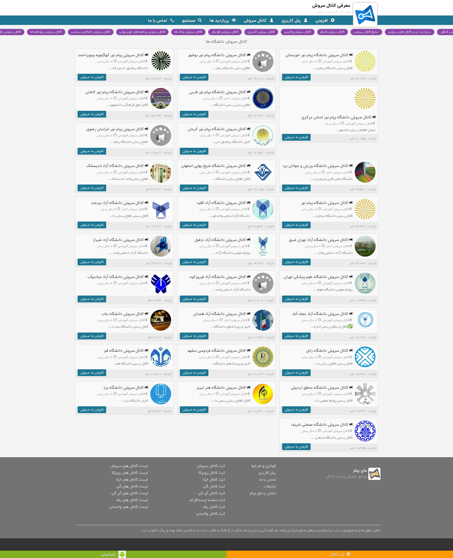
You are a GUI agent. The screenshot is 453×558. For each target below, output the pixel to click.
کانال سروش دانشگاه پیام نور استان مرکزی (336, 117)
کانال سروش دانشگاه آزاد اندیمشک (115, 166)
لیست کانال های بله (132, 500)
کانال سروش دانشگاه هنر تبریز (221, 388)
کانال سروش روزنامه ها (46, 32)
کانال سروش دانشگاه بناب (123, 314)
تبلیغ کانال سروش (366, 32)
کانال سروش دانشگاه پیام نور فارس (218, 92)
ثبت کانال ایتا (214, 479)
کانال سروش (256, 21)
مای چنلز (360, 470)
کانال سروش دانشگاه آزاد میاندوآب (116, 277)
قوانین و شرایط (264, 466)
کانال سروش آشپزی (261, 32)
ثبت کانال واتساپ (210, 513)
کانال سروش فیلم (332, 32)
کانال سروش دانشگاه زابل (327, 351)
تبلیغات (270, 486)
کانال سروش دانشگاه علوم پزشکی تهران (316, 277)
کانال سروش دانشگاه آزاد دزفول (221, 240)
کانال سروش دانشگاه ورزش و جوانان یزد (315, 166)
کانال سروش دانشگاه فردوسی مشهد (217, 351)
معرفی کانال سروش (331, 5)
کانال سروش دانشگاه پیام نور (325, 203)
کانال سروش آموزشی (335, 61)
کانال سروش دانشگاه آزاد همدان (220, 314)
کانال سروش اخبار (235, 98)
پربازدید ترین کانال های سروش (409, 32)
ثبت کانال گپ (214, 486)
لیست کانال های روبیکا (130, 473)
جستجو (189, 21)
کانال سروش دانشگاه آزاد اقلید (222, 203)
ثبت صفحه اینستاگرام (207, 500)
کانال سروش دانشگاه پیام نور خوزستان (317, 55)
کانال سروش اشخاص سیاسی (90, 32)
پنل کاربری (292, 21)
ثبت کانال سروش (211, 466)
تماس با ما (158, 21)
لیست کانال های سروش (129, 466)
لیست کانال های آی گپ (129, 493)
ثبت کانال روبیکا (211, 473)
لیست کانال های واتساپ (128, 507)
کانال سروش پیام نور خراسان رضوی (115, 129)
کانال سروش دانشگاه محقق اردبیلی (320, 388)
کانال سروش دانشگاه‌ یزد (124, 388)
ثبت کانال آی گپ (211, 493)
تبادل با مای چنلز (262, 493)
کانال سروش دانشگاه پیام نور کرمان (217, 129)
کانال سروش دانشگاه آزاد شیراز (119, 240)
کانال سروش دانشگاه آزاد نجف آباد (320, 314)
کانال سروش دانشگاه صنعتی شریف (320, 425)
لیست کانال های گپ (132, 486)
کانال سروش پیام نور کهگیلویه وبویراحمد (111, 55)
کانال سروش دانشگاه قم (124, 351)
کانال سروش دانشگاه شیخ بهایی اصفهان (214, 166)
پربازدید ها (220, 21)
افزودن (322, 21)
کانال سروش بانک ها (188, 32)
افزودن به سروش (296, 77)
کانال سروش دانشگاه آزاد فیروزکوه (218, 277)
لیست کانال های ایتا (132, 479)
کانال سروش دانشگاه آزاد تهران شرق (319, 240)
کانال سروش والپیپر (297, 32)
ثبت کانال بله (214, 507)
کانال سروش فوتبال (225, 32)
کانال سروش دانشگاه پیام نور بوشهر (217, 55)
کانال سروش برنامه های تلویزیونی (142, 32)
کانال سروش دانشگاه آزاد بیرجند (118, 203)
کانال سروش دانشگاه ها (226, 42)
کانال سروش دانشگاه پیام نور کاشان (115, 92)
